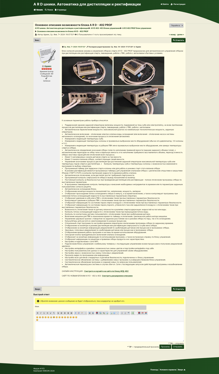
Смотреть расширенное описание (117, 276)
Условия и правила (168, 370)
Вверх (37, 289)
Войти (166, 4)
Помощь (154, 370)
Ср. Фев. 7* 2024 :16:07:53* (75, 47)
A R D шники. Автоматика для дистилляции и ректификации (87, 4)
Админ (47, 66)
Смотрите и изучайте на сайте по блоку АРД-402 (106, 271)
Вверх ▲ (182, 370)
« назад (172, 34)
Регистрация (179, 4)
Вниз (37, 40)
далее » (180, 34)
